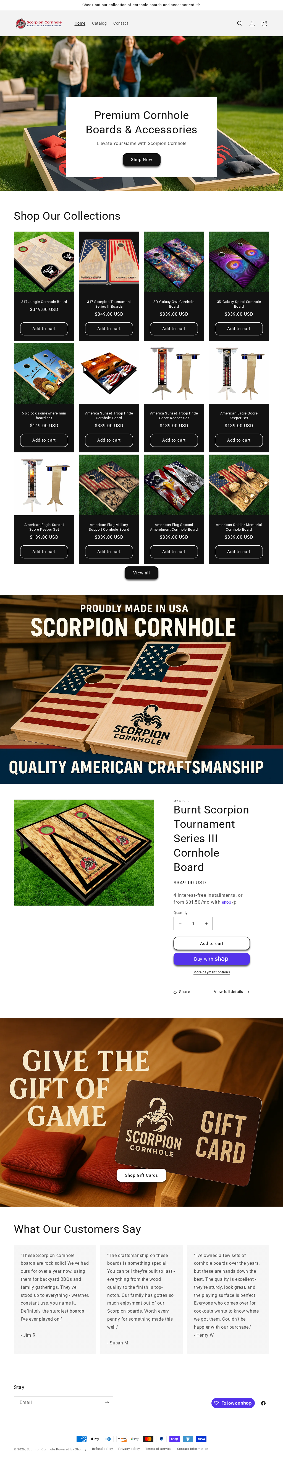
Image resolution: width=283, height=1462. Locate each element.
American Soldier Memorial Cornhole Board (239, 527)
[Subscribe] (107, 1402)
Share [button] (184, 991)
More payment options (211, 972)
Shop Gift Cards (141, 1175)
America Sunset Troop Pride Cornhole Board (109, 415)
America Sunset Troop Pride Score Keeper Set (174, 415)
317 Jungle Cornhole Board (44, 302)
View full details (228, 991)
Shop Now (141, 159)
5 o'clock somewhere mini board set (44, 415)
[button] (240, 23)
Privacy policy (129, 1449)
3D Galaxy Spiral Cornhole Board (239, 304)
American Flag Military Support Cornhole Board (109, 527)
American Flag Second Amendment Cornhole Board (174, 527)
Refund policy (102, 1449)
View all (141, 573)
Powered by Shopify (71, 1449)
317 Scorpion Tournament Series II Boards (109, 304)
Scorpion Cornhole (41, 1449)
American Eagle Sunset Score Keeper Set (44, 527)
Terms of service (158, 1449)
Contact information (192, 1449)
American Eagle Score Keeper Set (239, 415)
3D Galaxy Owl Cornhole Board (173, 304)
